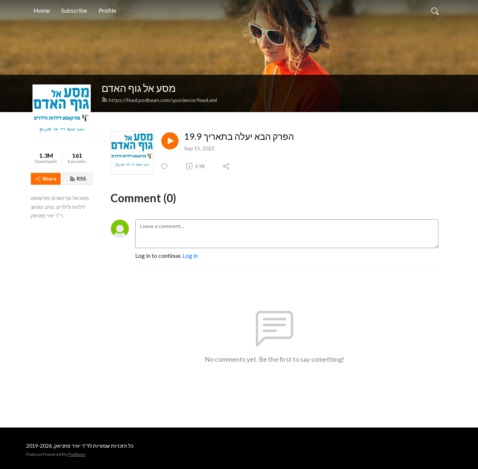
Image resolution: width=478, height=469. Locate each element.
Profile (107, 10)
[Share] (226, 166)
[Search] (435, 10)
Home (42, 10)
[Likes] (165, 166)
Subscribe (74, 10)
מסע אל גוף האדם (139, 88)
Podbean (77, 454)
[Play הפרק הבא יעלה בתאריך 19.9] (170, 140)
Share (49, 178)
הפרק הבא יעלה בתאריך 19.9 (239, 136)
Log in (190, 255)
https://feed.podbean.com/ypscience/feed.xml (163, 100)
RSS (81, 178)
